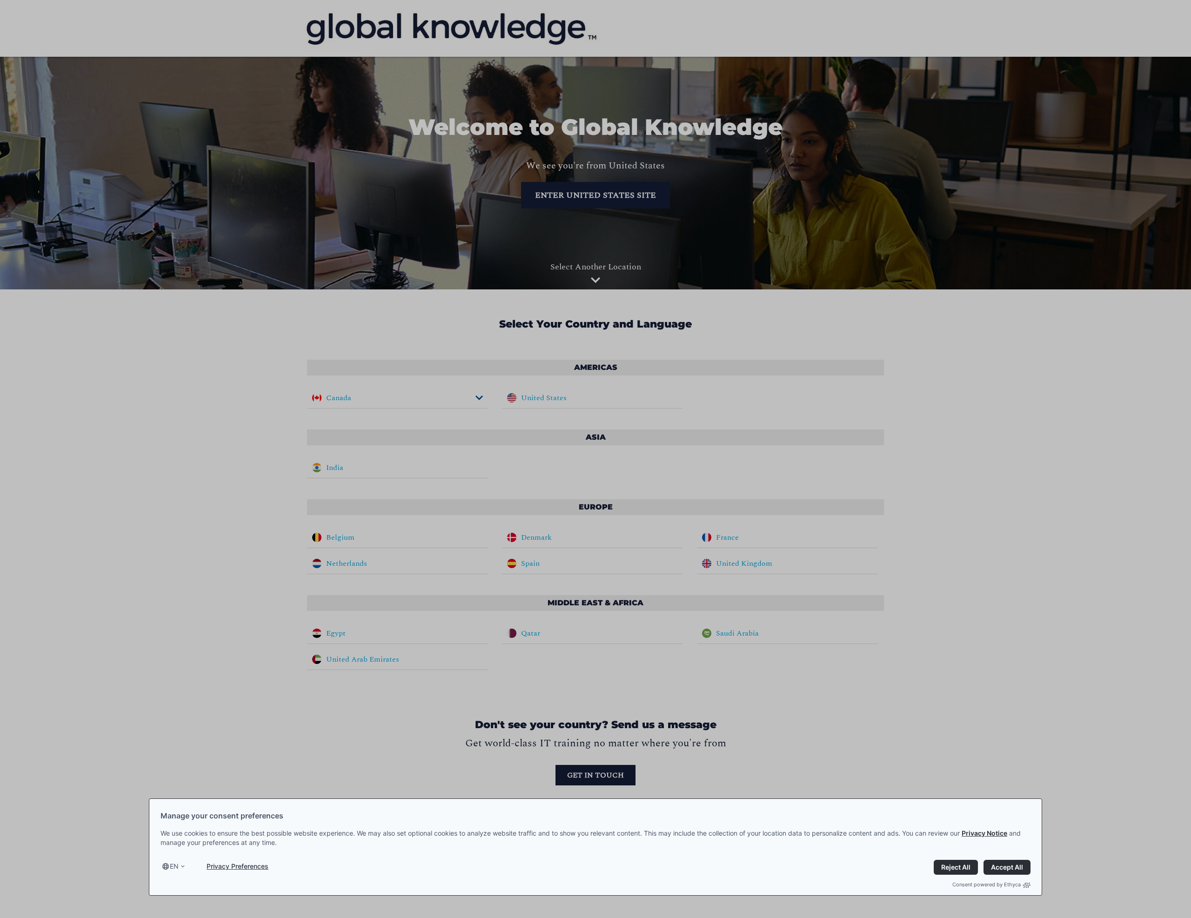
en (174, 866)
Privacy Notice (984, 833)
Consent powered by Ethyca (986, 884)
